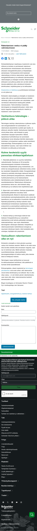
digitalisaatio (5, 293)
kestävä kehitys (27, 293)
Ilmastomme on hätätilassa (9, 90)
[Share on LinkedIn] (6, 58)
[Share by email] (12, 58)
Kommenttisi (5, 325)
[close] (18, 20)
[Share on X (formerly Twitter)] (9, 58)
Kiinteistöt (7, 37)
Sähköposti (4, 315)
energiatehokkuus (16, 293)
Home (2, 37)
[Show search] (31, 29)
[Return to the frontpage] (10, 29)
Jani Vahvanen (21, 54)
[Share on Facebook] (2, 58)
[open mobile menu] (35, 29)
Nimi (2, 309)
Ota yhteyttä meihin (12, 13)
